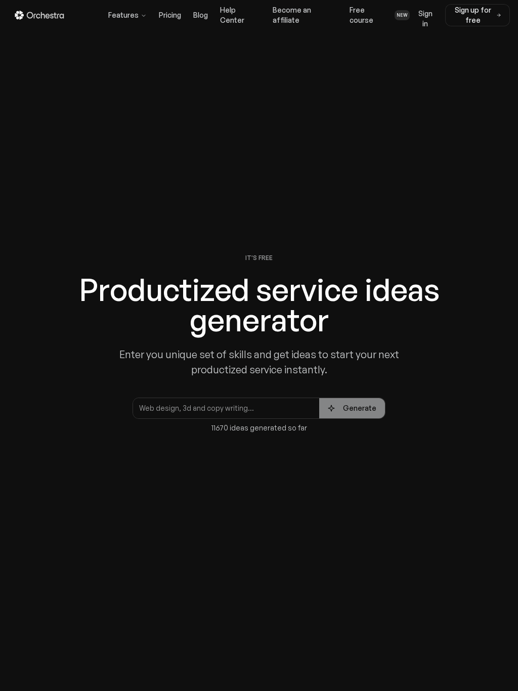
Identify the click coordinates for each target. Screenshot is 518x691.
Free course (378, 15)
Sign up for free (473, 15)
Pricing (170, 15)
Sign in (425, 17)
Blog (200, 15)
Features (123, 15)
